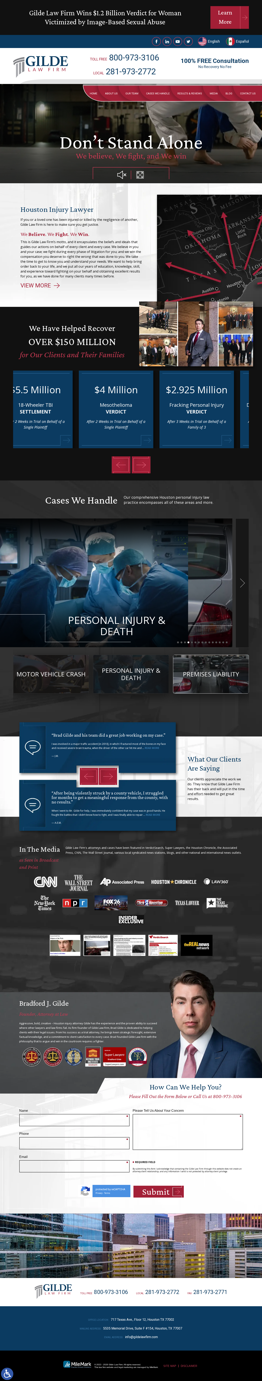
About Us (111, 93)
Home (93, 93)
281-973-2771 (210, 1292)
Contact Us (248, 93)
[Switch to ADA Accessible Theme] (7, 1374)
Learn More (225, 17)
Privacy (99, 1193)
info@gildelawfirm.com (141, 1337)
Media (214, 93)
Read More (152, 748)
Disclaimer (189, 1366)
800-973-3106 (134, 58)
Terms (107, 1193)
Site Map (169, 1366)
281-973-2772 (131, 71)
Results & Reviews (189, 93)
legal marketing (126, 1367)
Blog (229, 93)
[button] (121, 464)
